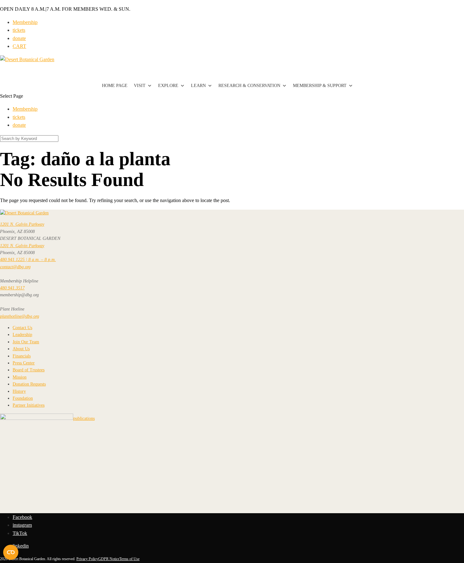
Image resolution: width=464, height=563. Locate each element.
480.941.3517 (12, 288)
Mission (20, 377)
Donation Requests (29, 384)
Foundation (23, 398)
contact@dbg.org (15, 266)
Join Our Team (26, 342)
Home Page (115, 85)
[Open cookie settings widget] (10, 552)
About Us (21, 348)
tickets (19, 30)
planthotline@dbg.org (19, 316)
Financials (22, 356)
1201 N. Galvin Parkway (22, 224)
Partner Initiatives (29, 405)
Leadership (22, 334)
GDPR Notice (108, 559)
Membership (25, 22)
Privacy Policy (87, 559)
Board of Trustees (29, 370)
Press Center (24, 363)
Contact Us (22, 327)
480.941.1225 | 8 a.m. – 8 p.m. (28, 259)
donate (19, 38)
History (19, 391)
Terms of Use (129, 559)
